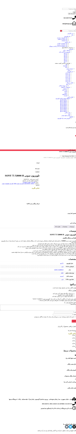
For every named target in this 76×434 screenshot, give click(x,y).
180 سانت (67, 80)
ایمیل (74, 314)
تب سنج (68, 84)
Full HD (65, 66)
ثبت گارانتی (70, 33)
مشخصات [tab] (64, 226)
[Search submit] (75, 10)
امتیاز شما (73, 302)
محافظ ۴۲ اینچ (63, 101)
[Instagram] (74, 427)
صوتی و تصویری (69, 157)
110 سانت (67, 73)
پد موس (65, 88)
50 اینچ (65, 57)
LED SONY (27, 183)
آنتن (69, 114)
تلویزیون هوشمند (9, 183)
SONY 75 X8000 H (58, 269)
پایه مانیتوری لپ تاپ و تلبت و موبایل (58, 46)
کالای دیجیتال (70, 83)
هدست (65, 95)
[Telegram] (70, 427)
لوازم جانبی (70, 97)
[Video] (67, 427)
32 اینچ (65, 53)
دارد (62, 266)
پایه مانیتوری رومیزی (62, 44)
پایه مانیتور (67, 42)
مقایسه (37, 171)
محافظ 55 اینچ (63, 109)
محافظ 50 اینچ (63, 108)
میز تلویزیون (70, 71)
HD (66, 67)
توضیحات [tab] (71, 226)
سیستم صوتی (69, 68)
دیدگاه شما (73, 304)
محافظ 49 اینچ (63, 107)
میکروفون (64, 94)
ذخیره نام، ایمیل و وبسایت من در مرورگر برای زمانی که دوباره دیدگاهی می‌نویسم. (54, 316)
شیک (69, 70)
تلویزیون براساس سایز (64, 52)
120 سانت (67, 74)
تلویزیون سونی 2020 (19, 183)
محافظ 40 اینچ (63, 100)
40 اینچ (65, 54)
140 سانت (67, 75)
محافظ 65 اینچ (63, 111)
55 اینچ (65, 59)
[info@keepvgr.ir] (74, 23)
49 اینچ (65, 56)
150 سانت (67, 77)
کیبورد (65, 91)
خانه (75, 157)
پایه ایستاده (64, 40)
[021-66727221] (74, 17)
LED (62, 273)
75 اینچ (65, 61)
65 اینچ (65, 60)
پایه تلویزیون (67, 36)
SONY (32, 183)
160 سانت (67, 78)
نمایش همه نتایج (72, 13)
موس (65, 92)
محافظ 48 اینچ (63, 105)
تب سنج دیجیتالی (63, 85)
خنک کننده (64, 90)
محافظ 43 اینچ (63, 102)
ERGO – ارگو (66, 50)
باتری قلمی (67, 112)
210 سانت (67, 81)
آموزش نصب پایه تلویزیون (63, 118)
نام (75, 312)
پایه (72, 35)
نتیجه (74, 12)
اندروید (61, 276)
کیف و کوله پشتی (65, 115)
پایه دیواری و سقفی (62, 39)
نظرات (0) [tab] (57, 226)
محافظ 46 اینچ (63, 104)
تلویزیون (71, 49)
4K (66, 64)
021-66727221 (68, 18)
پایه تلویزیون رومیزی (62, 37)
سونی (3, 183)
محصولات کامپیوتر (65, 87)
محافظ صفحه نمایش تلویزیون (63, 98)
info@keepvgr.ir (67, 23)
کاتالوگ (71, 117)
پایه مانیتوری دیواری (62, 43)
